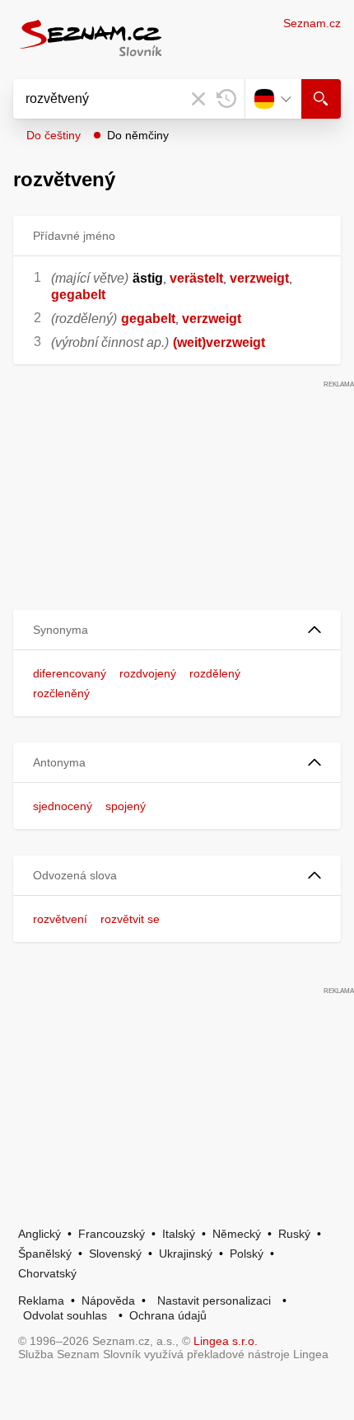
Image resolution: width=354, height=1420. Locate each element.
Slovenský (115, 1253)
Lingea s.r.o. (225, 1340)
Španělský (45, 1253)
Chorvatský (47, 1273)
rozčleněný (61, 693)
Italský (178, 1233)
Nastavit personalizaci (214, 1300)
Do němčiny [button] (138, 135)
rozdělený (214, 673)
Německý (236, 1233)
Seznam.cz (312, 23)
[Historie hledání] (226, 99)
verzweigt (259, 278)
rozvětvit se (130, 919)
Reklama (41, 1300)
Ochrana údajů (168, 1315)
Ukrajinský (185, 1253)
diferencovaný (69, 673)
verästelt (196, 278)
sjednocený (62, 806)
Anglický (39, 1233)
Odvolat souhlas (65, 1315)
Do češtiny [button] (53, 135)
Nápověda (108, 1300)
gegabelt (78, 295)
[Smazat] (198, 99)
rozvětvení (60, 919)
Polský (246, 1253)
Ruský (294, 1233)
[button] (177, 630)
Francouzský (111, 1233)
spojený (125, 806)
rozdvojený (147, 673)
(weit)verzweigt (219, 342)
